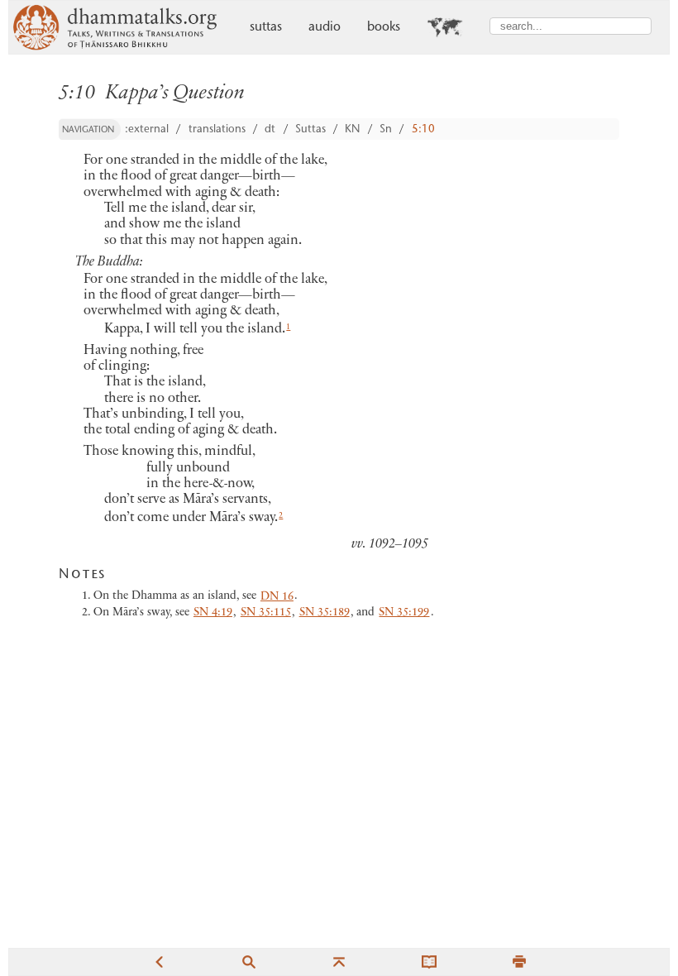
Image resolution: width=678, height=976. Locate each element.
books (383, 28)
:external (147, 130)
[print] (519, 961)
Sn (386, 130)
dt (270, 130)
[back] (158, 961)
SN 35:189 (324, 612)
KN (352, 130)
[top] (339, 961)
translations (217, 130)
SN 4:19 (212, 612)
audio (324, 28)
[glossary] (429, 961)
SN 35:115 (266, 612)
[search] (248, 961)
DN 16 (277, 597)
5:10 (423, 130)
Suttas (310, 130)
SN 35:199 (404, 612)
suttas (266, 28)
